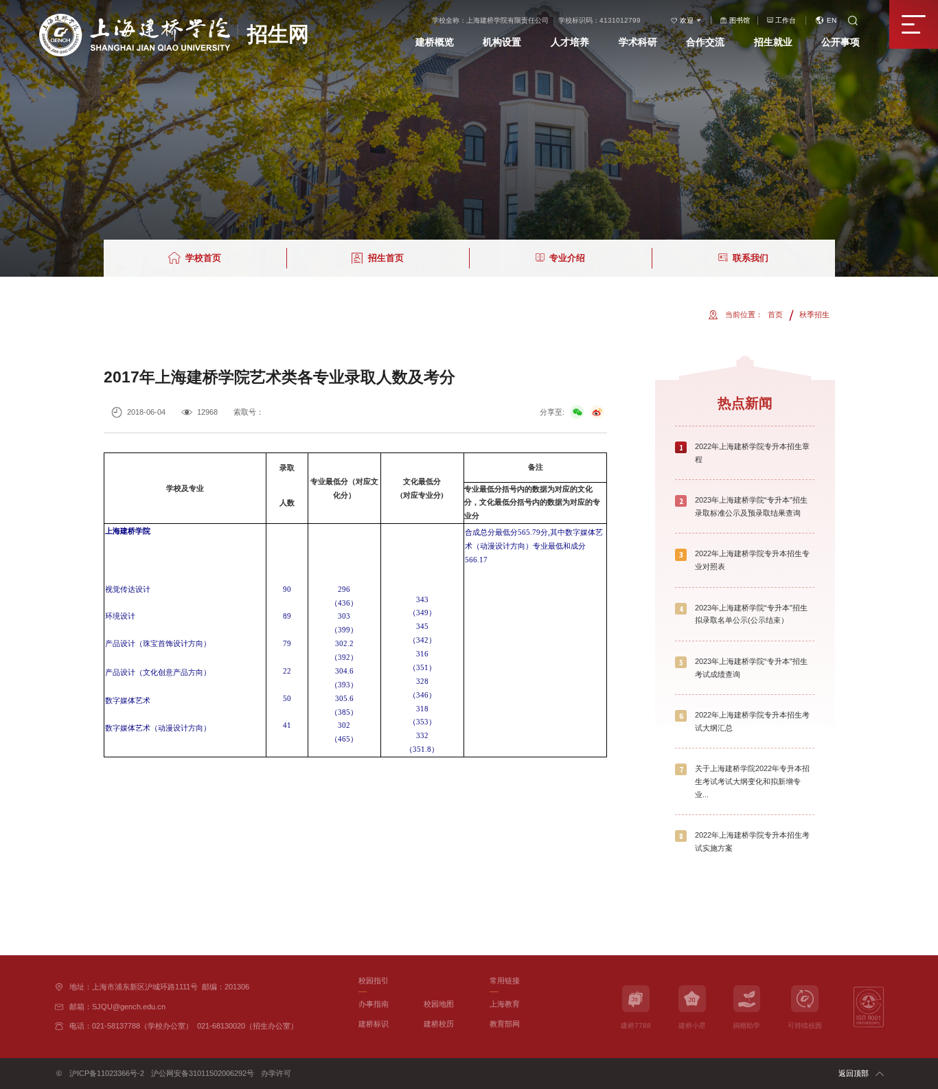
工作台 (785, 20)
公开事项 (840, 41)
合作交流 (705, 41)
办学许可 (276, 1073)
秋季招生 (814, 314)
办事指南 (373, 1004)
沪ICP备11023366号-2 (106, 1073)
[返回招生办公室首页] (173, 18)
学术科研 (638, 41)
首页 (775, 314)
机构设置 (502, 41)
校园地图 (439, 1004)
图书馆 (739, 20)
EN (831, 20)
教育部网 (505, 1024)
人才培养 (570, 41)
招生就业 (773, 41)
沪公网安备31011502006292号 (202, 1073)
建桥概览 (434, 41)
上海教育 (505, 1004)
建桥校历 (439, 1024)
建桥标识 (373, 1024)
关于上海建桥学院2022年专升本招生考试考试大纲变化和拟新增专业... (752, 781)
